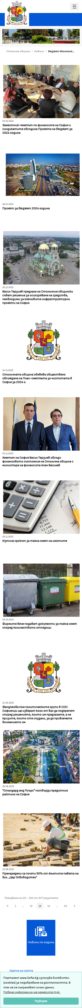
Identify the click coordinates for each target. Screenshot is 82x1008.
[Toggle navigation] (74, 7)
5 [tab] (66, 38)
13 (41, 906)
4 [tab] (62, 38)
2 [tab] (54, 38)
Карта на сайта (21, 970)
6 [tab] (70, 38)
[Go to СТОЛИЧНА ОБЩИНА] (17, 13)
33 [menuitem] (66, 906)
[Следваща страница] (74, 906)
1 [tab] (50, 38)
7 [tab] (74, 38)
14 (49, 906)
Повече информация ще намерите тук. (31, 992)
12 (32, 906)
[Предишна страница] (7, 906)
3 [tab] (58, 38)
